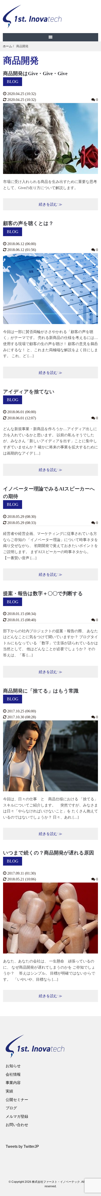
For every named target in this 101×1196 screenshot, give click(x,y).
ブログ (11, 1108)
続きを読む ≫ (50, 204)
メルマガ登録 (17, 1116)
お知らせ (13, 1066)
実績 (9, 1091)
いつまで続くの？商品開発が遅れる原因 (48, 853)
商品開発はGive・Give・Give (35, 73)
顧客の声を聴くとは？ (28, 223)
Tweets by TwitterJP (22, 1146)
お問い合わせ (17, 1125)
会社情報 (13, 1074)
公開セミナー (17, 1100)
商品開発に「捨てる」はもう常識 (40, 691)
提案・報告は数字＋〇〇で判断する (43, 593)
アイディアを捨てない (28, 391)
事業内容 (13, 1083)
